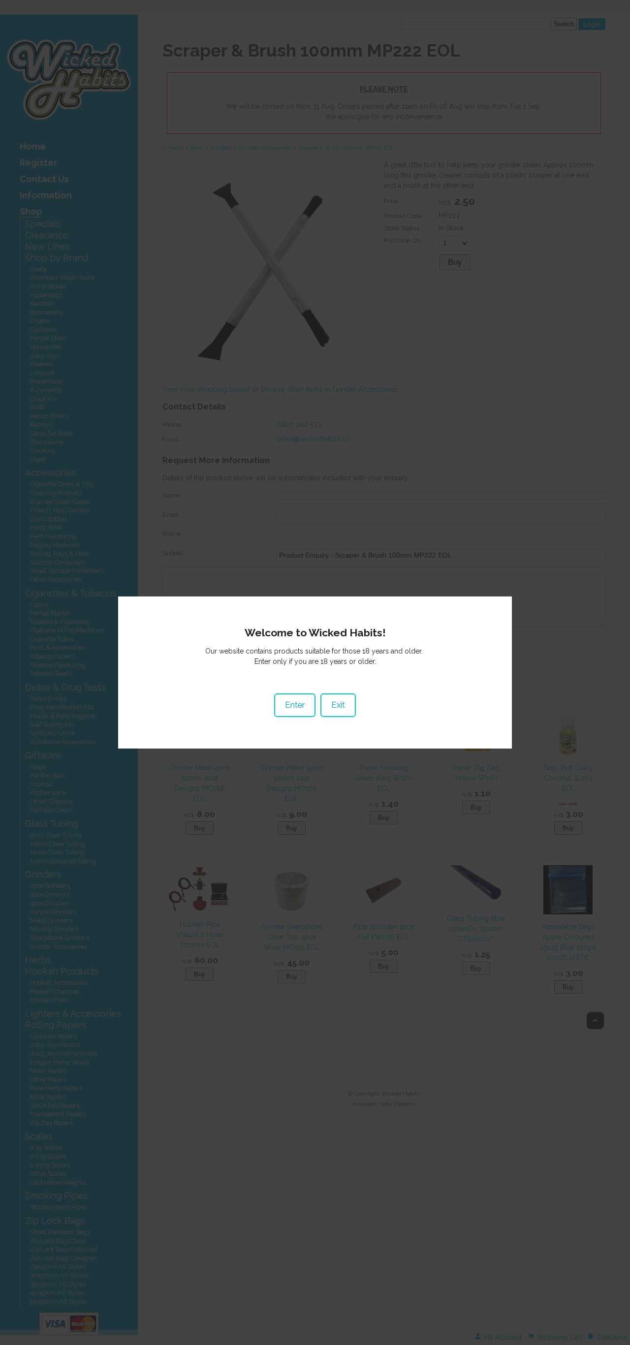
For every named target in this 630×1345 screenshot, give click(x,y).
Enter (295, 705)
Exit (338, 705)
